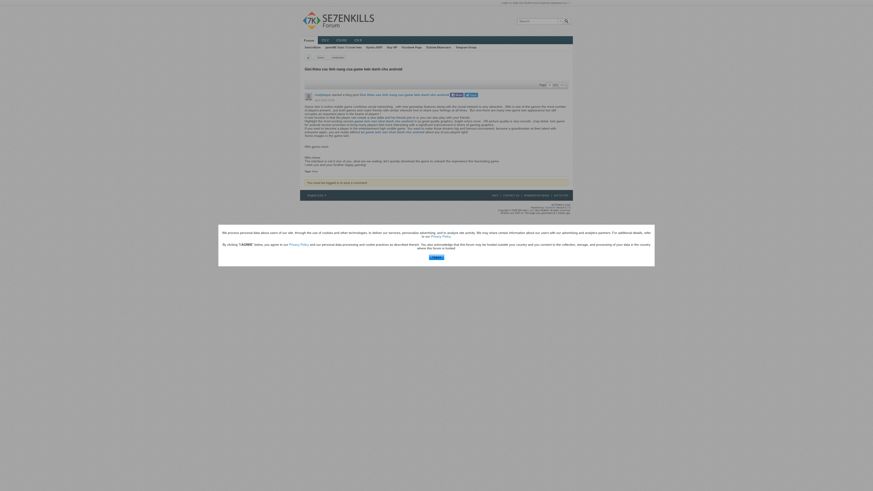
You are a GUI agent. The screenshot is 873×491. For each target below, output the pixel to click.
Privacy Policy (441, 236)
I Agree (436, 257)
